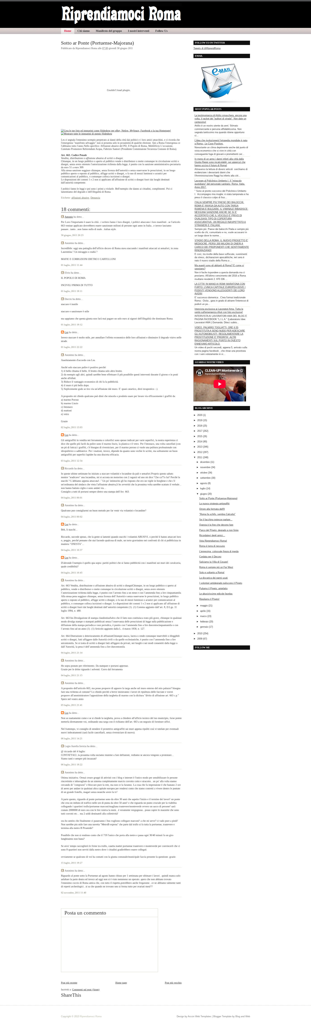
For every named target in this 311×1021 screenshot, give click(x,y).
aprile (203, 611)
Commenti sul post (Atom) (86, 989)
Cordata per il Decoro (210, 556)
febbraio (204, 621)
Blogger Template (222, 1016)
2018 (200, 425)
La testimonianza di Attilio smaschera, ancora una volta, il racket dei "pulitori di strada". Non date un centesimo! (221, 118)
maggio (204, 605)
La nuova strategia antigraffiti (214, 503)
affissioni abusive (80, 197)
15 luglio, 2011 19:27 (71, 863)
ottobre (204, 472)
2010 (200, 633)
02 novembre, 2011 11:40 (73, 892)
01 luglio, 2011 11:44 (71, 265)
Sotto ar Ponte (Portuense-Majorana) (97, 43)
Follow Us (161, 30)
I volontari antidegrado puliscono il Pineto (220, 583)
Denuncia (95, 197)
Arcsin (191, 1016)
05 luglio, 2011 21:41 (71, 705)
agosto (204, 483)
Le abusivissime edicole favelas (216, 593)
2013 (200, 446)
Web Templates (203, 1016)
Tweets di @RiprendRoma (206, 48)
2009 (200, 638)
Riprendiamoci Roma (91, 1016)
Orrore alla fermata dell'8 (212, 509)
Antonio (69, 216)
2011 (200, 457)
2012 (200, 452)
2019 (200, 420)
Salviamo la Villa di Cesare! (213, 562)
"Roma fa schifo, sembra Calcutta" (217, 514)
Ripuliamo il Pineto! (209, 599)
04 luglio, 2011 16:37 (71, 550)
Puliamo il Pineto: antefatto (213, 588)
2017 (200, 431)
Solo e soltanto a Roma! (211, 572)
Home (67, 30)
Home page (121, 982)
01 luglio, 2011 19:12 (71, 324)
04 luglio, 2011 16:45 (71, 572)
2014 (200, 441)
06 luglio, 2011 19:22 (71, 764)
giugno (204, 494)
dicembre (205, 462)
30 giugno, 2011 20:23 (72, 235)
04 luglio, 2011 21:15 (71, 675)
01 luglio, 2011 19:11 (71, 291)
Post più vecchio (173, 982)
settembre (205, 478)
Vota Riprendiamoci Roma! (213, 540)
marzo (203, 616)
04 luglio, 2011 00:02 (71, 517)
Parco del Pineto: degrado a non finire (218, 530)
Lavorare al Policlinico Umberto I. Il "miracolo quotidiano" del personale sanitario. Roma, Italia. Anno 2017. (220, 184)
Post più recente (69, 982)
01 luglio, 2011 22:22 (71, 347)
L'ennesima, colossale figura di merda (218, 551)
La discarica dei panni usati (213, 578)
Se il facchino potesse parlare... (215, 519)
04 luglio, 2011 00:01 (71, 497)
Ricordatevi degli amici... (212, 535)
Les (66, 332)
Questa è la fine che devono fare (216, 524)
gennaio (204, 626)
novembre (205, 467)
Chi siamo (83, 30)
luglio (203, 488)
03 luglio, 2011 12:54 (71, 461)
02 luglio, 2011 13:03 (71, 427)
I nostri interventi (138, 30)
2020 (200, 415)
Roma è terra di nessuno (212, 546)
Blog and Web (242, 1016)
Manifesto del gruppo (109, 30)
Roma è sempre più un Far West (216, 567)
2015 (200, 436)
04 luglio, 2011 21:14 (71, 653)
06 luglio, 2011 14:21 (71, 738)
